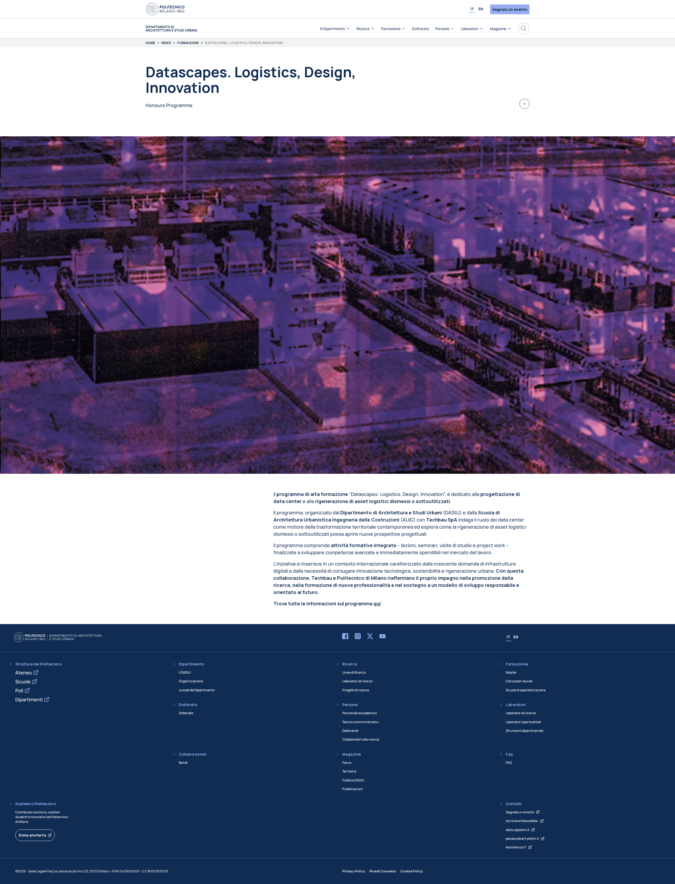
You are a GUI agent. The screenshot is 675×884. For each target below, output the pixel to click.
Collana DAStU (353, 780)
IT (472, 8)
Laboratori (469, 28)
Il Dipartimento (332, 28)
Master (511, 672)
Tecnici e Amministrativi (360, 722)
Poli (19, 690)
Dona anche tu (32, 835)
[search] (523, 28)
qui (377, 603)
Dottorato (420, 28)
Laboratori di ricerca (357, 681)
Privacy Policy (353, 871)
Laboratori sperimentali (523, 722)
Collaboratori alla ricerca (360, 739)
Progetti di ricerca (355, 690)
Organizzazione (191, 681)
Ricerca (362, 28)
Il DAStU (185, 672)
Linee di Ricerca (354, 672)
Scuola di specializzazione (526, 690)
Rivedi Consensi (382, 871)
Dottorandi (350, 730)
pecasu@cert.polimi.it (522, 838)
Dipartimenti (29, 699)
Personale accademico (359, 713)
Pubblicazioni (352, 789)
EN (480, 8)
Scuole (23, 681)
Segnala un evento (509, 9)
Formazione (391, 28)
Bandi (183, 762)
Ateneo (23, 672)
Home (150, 43)
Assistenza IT (516, 847)
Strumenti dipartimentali (524, 730)
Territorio (349, 771)
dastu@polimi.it (517, 830)
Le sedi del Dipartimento (197, 690)
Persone (442, 28)
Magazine (498, 28)
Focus (346, 762)
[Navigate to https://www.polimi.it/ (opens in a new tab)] (165, 9)
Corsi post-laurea (519, 681)
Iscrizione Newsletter (522, 821)
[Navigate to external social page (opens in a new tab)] (345, 637)
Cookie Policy (411, 871)
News (166, 43)
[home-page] (171, 28)
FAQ (509, 762)
